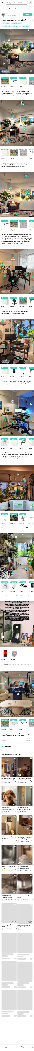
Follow (27, 14)
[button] (3, 3)
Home (3, 8)
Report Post (29, 740)
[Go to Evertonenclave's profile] (3, 14)
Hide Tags (6, 71)
